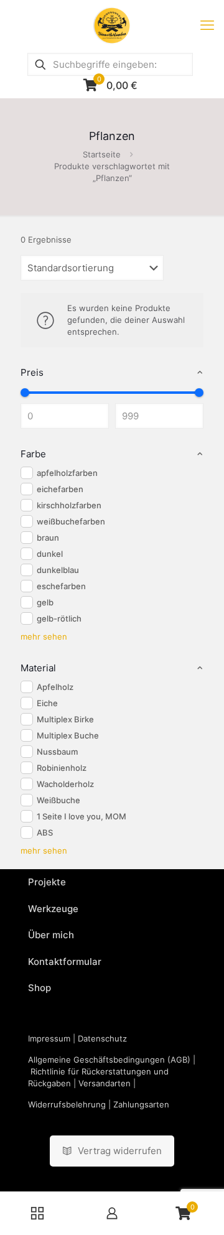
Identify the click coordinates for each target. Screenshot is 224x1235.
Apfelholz (55, 687)
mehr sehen (44, 636)
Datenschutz (102, 1038)
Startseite (102, 154)
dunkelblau (58, 570)
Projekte (47, 882)
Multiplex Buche (68, 735)
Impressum (49, 1038)
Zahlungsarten (141, 1104)
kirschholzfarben (69, 505)
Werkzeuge (53, 909)
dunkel (50, 554)
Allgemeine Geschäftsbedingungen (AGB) (109, 1060)
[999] (199, 392)
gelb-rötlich (59, 618)
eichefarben (60, 489)
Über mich (51, 935)
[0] (25, 392)
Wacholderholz (65, 784)
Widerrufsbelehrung (67, 1104)
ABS (45, 832)
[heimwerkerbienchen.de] (112, 25)
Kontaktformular (64, 961)
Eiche (47, 703)
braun (48, 538)
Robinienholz (61, 768)
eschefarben (61, 586)
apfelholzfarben (67, 473)
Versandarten (104, 1083)
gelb (45, 602)
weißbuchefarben (71, 521)
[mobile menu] (207, 24)
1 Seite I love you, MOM (81, 816)
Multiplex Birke (65, 719)
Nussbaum (57, 752)
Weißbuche (58, 800)
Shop (39, 988)
